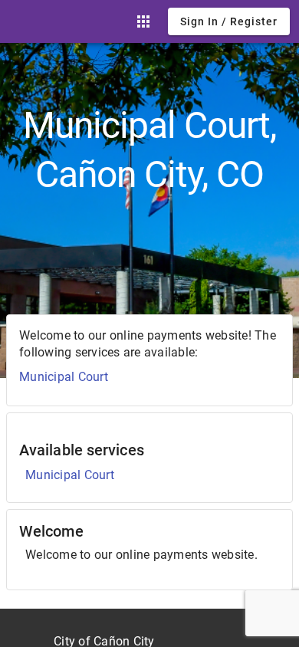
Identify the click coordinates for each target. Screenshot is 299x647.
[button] (143, 21)
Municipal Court (63, 376)
